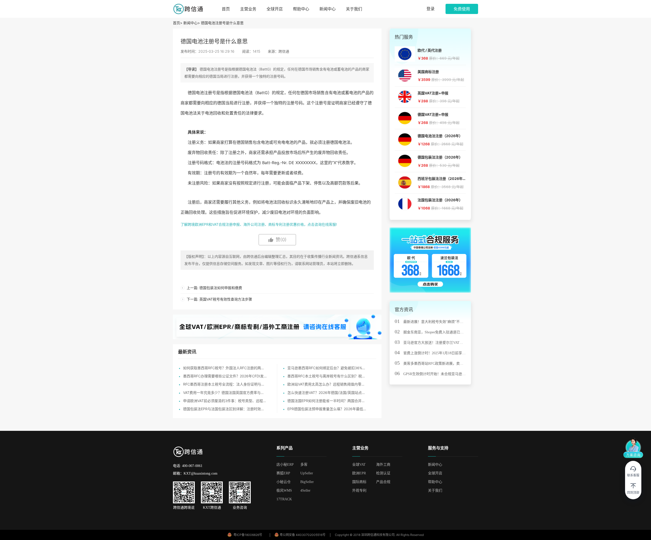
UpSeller (306, 473)
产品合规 (383, 482)
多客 (303, 464)
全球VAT (359, 464)
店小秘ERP (285, 464)
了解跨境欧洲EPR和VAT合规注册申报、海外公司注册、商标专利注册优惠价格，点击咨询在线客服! (259, 224)
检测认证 (383, 473)
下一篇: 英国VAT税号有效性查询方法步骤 (219, 299)
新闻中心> (191, 23)
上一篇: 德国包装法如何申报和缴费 (214, 288)
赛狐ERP (283, 473)
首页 (226, 8)
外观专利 (359, 490)
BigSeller (307, 482)
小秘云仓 (283, 482)
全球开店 (275, 8)
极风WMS (284, 490)
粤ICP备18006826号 (247, 535)
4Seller (305, 490)
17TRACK (284, 499)
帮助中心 (301, 8)
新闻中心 (327, 8)
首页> (178, 23)
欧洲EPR (359, 473)
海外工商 (383, 464)
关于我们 (354, 8)
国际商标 (359, 482)
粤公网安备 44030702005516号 (303, 535)
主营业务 (248, 8)
